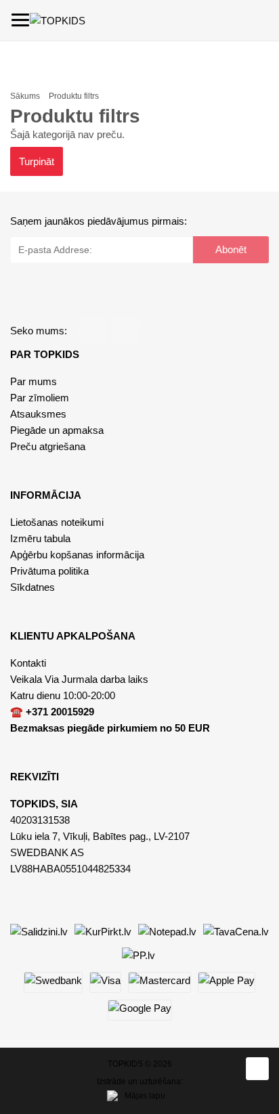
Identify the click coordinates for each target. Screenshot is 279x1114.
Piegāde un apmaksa (57, 430)
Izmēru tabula (40, 538)
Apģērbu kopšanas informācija (77, 554)
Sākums (25, 96)
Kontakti (28, 663)
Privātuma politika (49, 571)
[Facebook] (92, 330)
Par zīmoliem (39, 397)
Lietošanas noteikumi (57, 522)
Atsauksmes (38, 414)
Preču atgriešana (47, 446)
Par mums (33, 381)
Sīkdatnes (32, 587)
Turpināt (36, 161)
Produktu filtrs (74, 96)
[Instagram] (125, 330)
